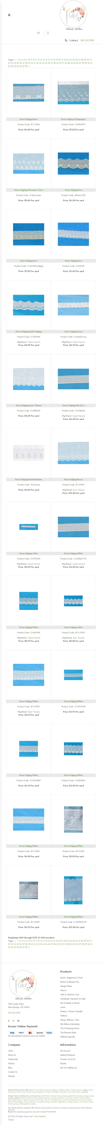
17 (51, 59)
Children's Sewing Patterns (81, 1098)
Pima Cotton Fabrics (86, 1102)
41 (35, 63)
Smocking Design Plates (16, 1104)
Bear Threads (78, 489)
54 (72, 63)
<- (16, 59)
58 (83, 63)
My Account (65, 1050)
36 (21, 63)
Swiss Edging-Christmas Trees (28, 190)
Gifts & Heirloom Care (69, 994)
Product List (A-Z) (67, 1059)
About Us (12, 1055)
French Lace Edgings (70, 1100)
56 (77, 63)
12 (39, 59)
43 (40, 63)
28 (82, 59)
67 (23, 66)
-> (29, 66)
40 (32, 63)
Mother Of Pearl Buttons (15, 1102)
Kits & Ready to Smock (69, 1003)
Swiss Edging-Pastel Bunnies (28, 479)
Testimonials (13, 1059)
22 (65, 59)
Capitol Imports (34, 342)
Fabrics (63, 990)
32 (9, 63)
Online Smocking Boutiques (81, 1096)
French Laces (39, 1100)
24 (71, 59)
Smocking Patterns (52, 1090)
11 (36, 59)
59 (86, 63)
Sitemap (11, 1076)
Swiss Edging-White (73, 553)
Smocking (69, 1098)
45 (46, 63)
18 (54, 59)
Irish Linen (47, 1092)
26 (76, 59)
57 (80, 63)
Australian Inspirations (58, 1098)
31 (91, 59)
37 (23, 63)
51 (63, 63)
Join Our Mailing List (68, 1067)
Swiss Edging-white (29, 553)
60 (89, 63)
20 (59, 59)
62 (9, 66)
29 (85, 59)
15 (46, 59)
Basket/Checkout (67, 1055)
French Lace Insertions (85, 1100)
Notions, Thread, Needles (71, 1011)
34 (15, 63)
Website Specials (67, 1036)
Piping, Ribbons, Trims (69, 1019)
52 (66, 63)
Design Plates (66, 986)
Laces (62, 1007)
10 (33, 59)
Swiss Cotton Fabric (74, 1092)
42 (37, 63)
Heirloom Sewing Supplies (34, 1092)
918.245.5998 (87, 40)
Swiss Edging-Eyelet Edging (29, 331)
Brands (63, 1063)
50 (60, 63)
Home (10, 1050)
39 (29, 63)
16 (49, 59)
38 (26, 63)
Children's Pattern (64, 1090)
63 (12, 66)
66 (21, 66)
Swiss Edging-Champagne (73, 119)
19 (57, 59)
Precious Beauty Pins (30, 1102)
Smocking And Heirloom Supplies (33, 1098)
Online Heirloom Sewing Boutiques (57, 1096)
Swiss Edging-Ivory (73, 331)
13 (41, 59)
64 (15, 66)
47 (52, 63)
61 (92, 63)
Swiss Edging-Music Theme (28, 405)
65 (18, 66)
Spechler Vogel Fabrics (59, 1102)
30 (88, 59)
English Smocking (28, 1100)
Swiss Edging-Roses (73, 479)
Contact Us (12, 1071)
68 (26, 66)
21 (62, 59)
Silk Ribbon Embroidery (70, 1024)
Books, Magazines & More (71, 977)
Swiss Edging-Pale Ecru (73, 405)
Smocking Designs (44, 1102)
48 (54, 63)
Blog (10, 1067)
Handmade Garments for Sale (72, 998)
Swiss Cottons (31, 1104)
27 (79, 59)
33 (12, 63)
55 (74, 63)
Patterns (63, 1015)
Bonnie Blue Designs (15, 1100)
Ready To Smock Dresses (37, 1090)
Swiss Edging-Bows (29, 119)
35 (18, 63)
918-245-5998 (14, 1012)
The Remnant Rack (68, 1032)
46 (49, 63)
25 (74, 59)
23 (68, 59)
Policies (11, 1063)
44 (43, 63)
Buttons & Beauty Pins (69, 981)
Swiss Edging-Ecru (73, 190)
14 (44, 59)
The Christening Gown (69, 1028)
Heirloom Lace (20, 1092)
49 (57, 63)
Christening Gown (77, 1090)
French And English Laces (53, 1100)
